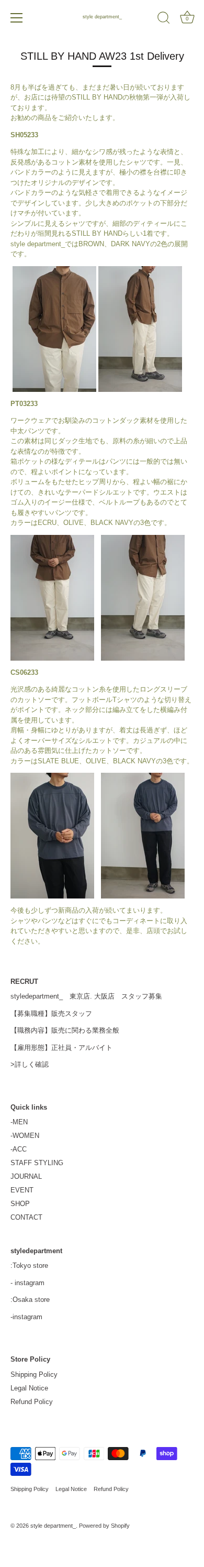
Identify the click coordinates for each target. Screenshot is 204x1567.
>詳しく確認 (29, 1064)
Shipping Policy (34, 1374)
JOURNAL (26, 1176)
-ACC (18, 1149)
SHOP (20, 1204)
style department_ (102, 16)
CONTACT (26, 1217)
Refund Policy (31, 1402)
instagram (29, 1283)
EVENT (21, 1190)
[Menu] (16, 17)
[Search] (163, 19)
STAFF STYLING (36, 1163)
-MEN (19, 1122)
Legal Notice (29, 1388)
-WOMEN (24, 1135)
